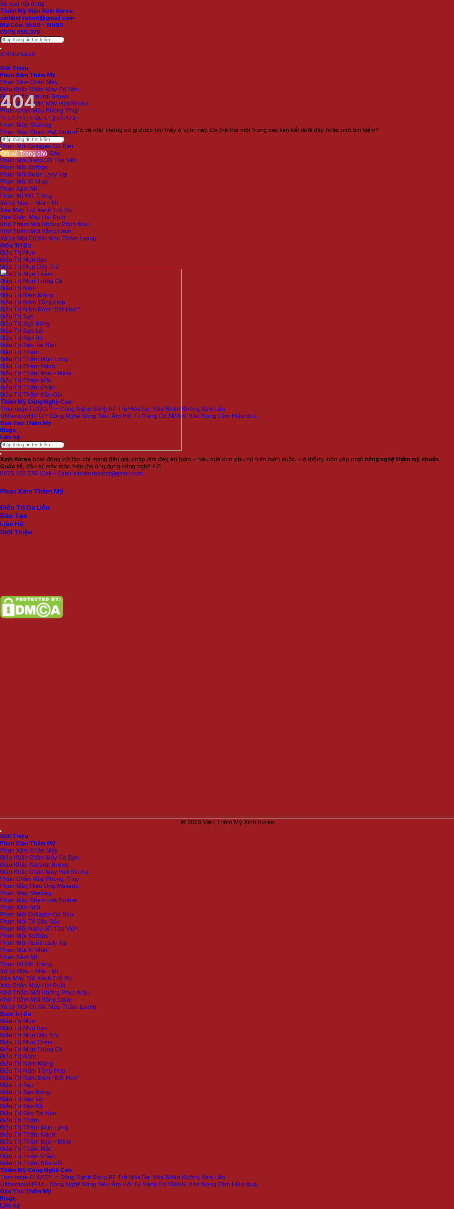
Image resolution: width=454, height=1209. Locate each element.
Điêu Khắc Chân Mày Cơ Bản (39, 89)
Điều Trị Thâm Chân (27, 1155)
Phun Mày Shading (25, 893)
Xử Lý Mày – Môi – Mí (29, 202)
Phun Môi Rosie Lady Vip (33, 174)
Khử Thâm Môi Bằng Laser (36, 231)
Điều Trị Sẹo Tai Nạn (28, 1113)
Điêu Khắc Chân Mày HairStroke (44, 103)
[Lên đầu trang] (0, 831)
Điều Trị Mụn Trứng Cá (31, 1049)
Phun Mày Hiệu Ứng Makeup (39, 885)
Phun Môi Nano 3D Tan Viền (39, 160)
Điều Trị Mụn (17, 252)
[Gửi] (0, 48)
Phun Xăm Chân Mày (29, 82)
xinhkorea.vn (17, 53)
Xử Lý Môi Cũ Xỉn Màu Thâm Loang (48, 238)
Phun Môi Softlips (24, 167)
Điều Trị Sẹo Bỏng (25, 1091)
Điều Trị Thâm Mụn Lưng (34, 1127)
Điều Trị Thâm (19, 1120)
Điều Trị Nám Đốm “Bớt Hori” (40, 1077)
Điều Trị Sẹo (17, 1084)
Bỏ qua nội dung (22, 3)
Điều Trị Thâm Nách (27, 1134)
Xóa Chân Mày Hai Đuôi (32, 216)
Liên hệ (10, 1205)
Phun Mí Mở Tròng (26, 195)
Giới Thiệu (14, 67)
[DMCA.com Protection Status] (31, 613)
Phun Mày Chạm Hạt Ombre (38, 131)
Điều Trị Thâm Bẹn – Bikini (35, 1141)
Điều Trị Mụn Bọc (24, 259)
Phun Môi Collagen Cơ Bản (36, 145)
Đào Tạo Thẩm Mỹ (25, 1191)
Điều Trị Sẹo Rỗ (21, 1106)
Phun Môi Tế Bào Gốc (30, 921)
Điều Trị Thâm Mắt (25, 1148)
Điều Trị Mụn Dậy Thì (29, 266)
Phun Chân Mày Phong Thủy (39, 110)
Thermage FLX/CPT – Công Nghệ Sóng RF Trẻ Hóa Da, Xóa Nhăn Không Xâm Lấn (112, 1177)
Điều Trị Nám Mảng (26, 1063)
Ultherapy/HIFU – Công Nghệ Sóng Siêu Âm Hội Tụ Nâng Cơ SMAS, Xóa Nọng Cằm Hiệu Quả (128, 1184)
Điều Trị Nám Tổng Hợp (32, 1070)
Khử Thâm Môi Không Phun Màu (45, 224)
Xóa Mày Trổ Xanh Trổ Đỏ (36, 209)
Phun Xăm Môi (20, 907)
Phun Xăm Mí (18, 188)
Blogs (8, 1198)
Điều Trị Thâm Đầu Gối (31, 1162)
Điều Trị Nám (18, 1056)
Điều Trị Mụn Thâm (26, 1042)
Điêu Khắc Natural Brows (34, 864)
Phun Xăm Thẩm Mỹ (28, 74)
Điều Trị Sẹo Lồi (21, 1098)
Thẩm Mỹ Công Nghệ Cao (36, 1169)
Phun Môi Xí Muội (24, 181)
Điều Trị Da (15, 245)
